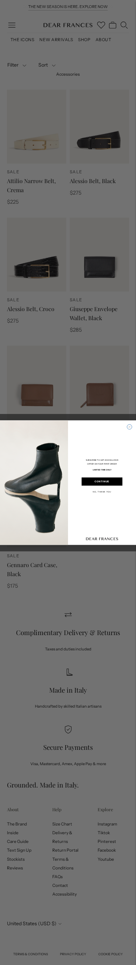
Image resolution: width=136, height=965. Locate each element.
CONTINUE (102, 481)
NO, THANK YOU (102, 491)
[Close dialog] (129, 426)
